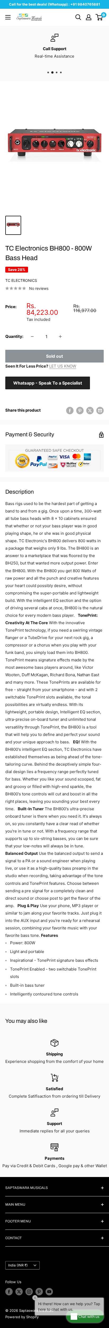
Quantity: (14, 336)
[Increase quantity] (60, 336)
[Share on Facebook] (70, 410)
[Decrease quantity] (32, 336)
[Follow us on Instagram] (29, 1291)
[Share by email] (100, 410)
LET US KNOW (62, 366)
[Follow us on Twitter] (19, 1291)
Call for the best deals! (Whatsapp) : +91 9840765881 (54, 4)
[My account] (88, 17)
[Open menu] (8, 17)
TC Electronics (21, 280)
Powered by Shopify (22, 1317)
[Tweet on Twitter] (90, 410)
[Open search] (78, 17)
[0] (99, 17)
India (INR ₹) (18, 1265)
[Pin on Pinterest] (80, 410)
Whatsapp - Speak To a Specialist (47, 383)
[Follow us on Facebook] (9, 1291)
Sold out (54, 356)
